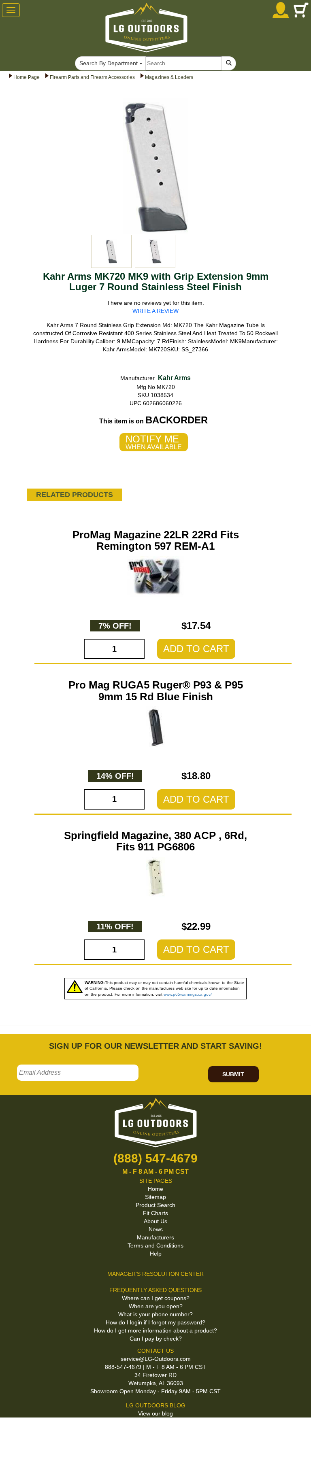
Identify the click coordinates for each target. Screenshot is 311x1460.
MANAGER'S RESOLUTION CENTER (155, 1274)
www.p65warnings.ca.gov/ (188, 994)
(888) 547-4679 (155, 1158)
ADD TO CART (196, 648)
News (156, 1229)
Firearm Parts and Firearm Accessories (92, 77)
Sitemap (155, 1197)
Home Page (26, 77)
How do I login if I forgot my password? (155, 1322)
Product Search (155, 1205)
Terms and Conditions (155, 1245)
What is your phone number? (155, 1314)
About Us (155, 1221)
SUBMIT (233, 1074)
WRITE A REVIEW (155, 311)
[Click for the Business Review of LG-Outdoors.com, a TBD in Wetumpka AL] (9, 1431)
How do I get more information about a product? (155, 1330)
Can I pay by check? (156, 1338)
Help (156, 1253)
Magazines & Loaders (169, 77)
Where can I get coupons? (156, 1298)
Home (155, 1189)
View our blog (155, 1413)
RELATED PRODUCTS (74, 495)
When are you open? (156, 1306)
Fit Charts (155, 1213)
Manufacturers (155, 1237)
